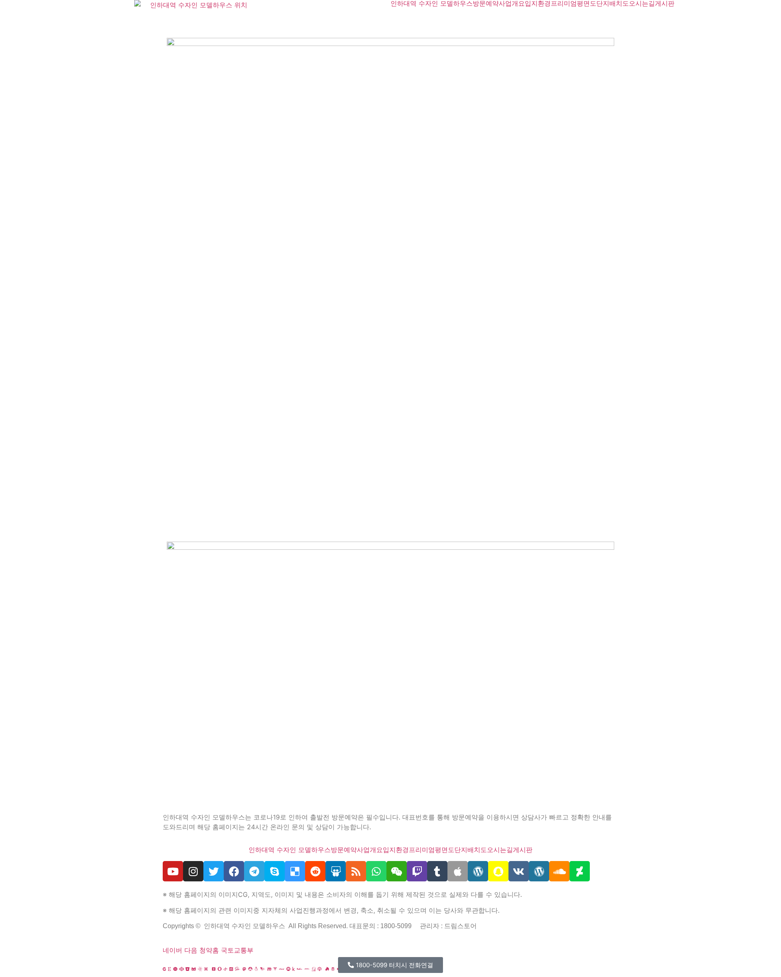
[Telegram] (254, 871)
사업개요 (512, 3)
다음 (190, 950)
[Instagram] (193, 871)
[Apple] (457, 871)
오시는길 (642, 3)
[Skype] (274, 871)
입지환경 (538, 3)
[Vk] (518, 871)
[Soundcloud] (559, 871)
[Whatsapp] (376, 871)
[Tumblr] (437, 871)
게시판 (664, 3)
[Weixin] (396, 871)
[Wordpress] (478, 871)
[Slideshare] (335, 871)
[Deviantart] (579, 871)
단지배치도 (612, 3)
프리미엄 (564, 3)
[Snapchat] (498, 871)
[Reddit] (315, 871)
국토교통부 (237, 950)
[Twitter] (213, 871)
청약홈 (209, 950)
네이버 (172, 950)
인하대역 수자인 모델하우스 (431, 3)
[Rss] (356, 871)
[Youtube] (173, 871)
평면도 (586, 3)
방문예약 (486, 3)
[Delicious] (295, 871)
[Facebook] (234, 871)
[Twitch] (417, 871)
